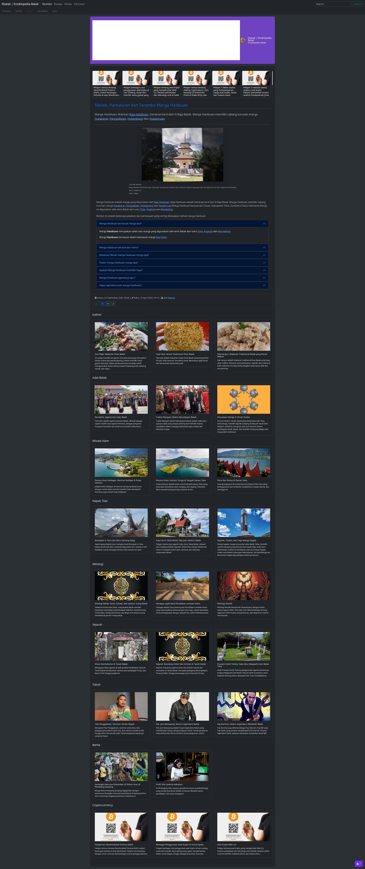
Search (357, 4)
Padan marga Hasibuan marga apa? (118, 262)
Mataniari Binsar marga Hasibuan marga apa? (124, 255)
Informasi (79, 4)
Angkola (151, 209)
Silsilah (18, 11)
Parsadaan (42, 11)
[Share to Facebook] (102, 304)
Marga (30, 11)
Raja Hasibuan (138, 114)
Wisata (68, 4)
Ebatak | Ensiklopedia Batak (20, 4)
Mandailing (167, 209)
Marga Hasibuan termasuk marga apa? (120, 223)
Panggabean (118, 119)
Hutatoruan (157, 119)
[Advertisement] (166, 40)
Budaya (58, 4)
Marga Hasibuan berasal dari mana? (118, 247)
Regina (171, 297)
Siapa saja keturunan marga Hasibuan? (120, 285)
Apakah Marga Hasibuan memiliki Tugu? (121, 270)
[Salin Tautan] (113, 304)
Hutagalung (135, 119)
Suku (54, 11)
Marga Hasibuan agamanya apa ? (117, 277)
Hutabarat (101, 119)
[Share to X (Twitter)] (108, 304)
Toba (142, 209)
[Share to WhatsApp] (97, 304)
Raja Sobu (161, 237)
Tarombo (47, 4)
